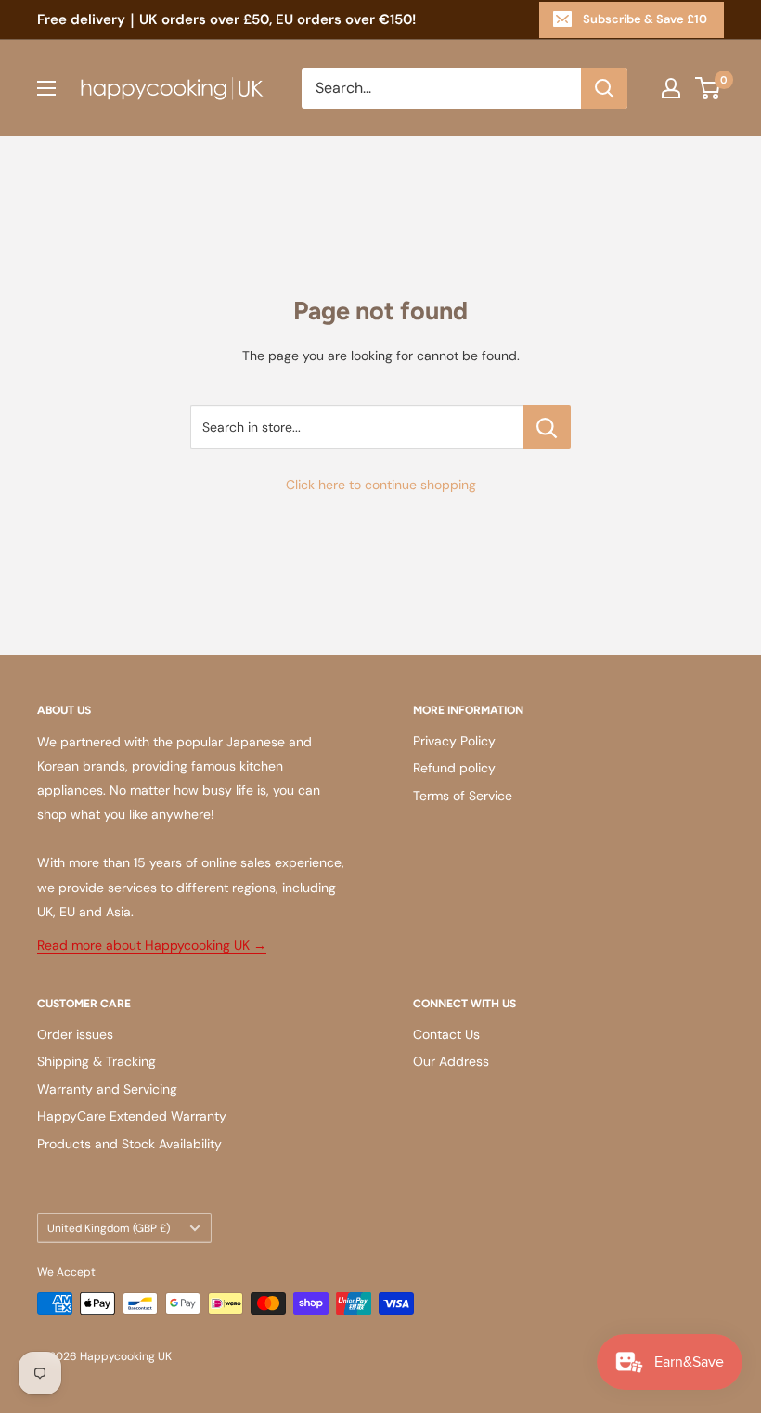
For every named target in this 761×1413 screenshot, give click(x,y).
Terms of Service (462, 795)
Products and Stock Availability (129, 1143)
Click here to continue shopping (381, 484)
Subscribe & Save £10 (645, 19)
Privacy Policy (454, 740)
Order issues (75, 1034)
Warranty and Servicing (107, 1089)
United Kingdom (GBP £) (108, 1228)
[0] (708, 88)
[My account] (671, 88)
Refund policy (454, 767)
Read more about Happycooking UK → (151, 945)
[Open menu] (46, 88)
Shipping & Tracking (96, 1061)
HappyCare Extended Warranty (131, 1116)
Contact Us (446, 1034)
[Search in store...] (547, 427)
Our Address (451, 1061)
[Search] (604, 88)
